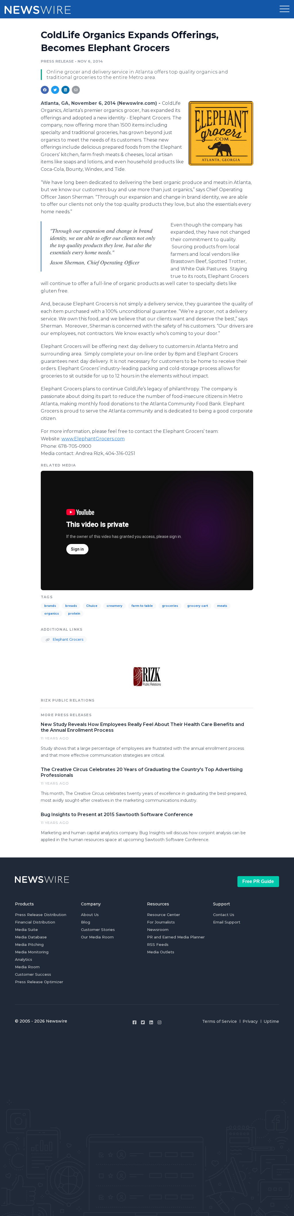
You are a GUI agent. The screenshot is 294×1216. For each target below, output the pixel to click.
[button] (284, 9)
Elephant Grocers (67, 639)
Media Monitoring (32, 952)
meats (222, 606)
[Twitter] (143, 1022)
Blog (85, 922)
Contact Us (223, 914)
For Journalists (161, 922)
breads (71, 606)
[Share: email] (76, 90)
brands (50, 606)
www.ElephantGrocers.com (93, 439)
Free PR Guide (258, 881)
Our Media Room (97, 937)
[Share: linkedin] (65, 90)
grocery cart (197, 606)
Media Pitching (29, 944)
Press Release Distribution (40, 914)
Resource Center (163, 914)
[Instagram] (159, 1022)
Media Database (31, 937)
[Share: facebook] (45, 90)
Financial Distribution (35, 922)
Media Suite (26, 929)
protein (74, 613)
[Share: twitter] (55, 90)
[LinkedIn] (151, 1022)
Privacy (250, 1021)
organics (51, 613)
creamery (114, 606)
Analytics (23, 959)
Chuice (91, 606)
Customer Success (33, 974)
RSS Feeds (158, 944)
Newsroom (158, 929)
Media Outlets (160, 952)
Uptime (271, 1021)
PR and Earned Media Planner (176, 937)
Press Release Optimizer (39, 981)
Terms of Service (219, 1021)
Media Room (27, 967)
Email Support (226, 922)
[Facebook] (134, 1022)
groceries (170, 606)
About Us (90, 914)
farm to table (142, 606)
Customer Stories (98, 929)
